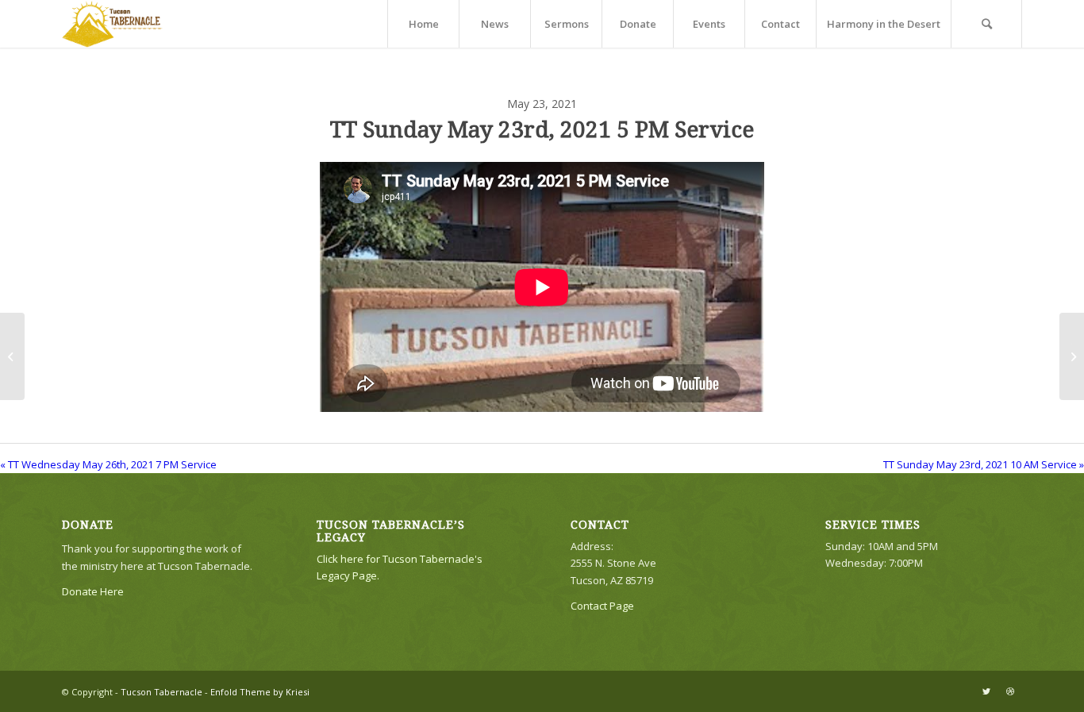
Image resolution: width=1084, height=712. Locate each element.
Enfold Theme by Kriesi (259, 692)
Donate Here (93, 591)
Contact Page (602, 605)
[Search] (986, 24)
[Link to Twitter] (986, 691)
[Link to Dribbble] (1010, 691)
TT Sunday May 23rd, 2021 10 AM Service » (983, 464)
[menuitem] (423, 24)
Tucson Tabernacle (161, 692)
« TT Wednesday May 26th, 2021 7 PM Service (108, 464)
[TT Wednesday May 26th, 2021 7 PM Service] (12, 356)
